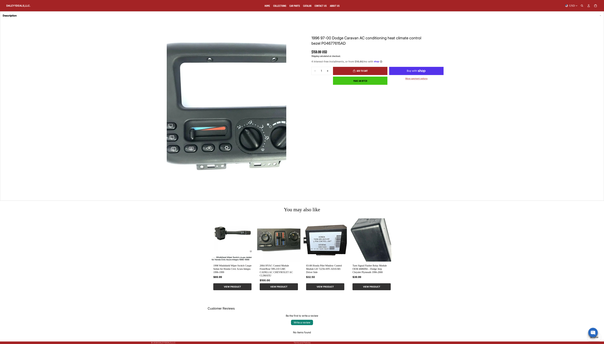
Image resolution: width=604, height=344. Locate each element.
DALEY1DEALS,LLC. (167, 342)
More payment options (416, 78)
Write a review (302, 322)
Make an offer (360, 80)
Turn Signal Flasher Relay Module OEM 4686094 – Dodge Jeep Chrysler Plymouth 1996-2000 (369, 269)
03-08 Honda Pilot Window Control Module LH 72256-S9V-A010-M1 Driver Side (324, 269)
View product (232, 286)
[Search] (582, 5)
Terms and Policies (302, 342)
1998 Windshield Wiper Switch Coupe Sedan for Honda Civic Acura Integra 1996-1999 (232, 269)
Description (10, 15)
